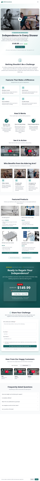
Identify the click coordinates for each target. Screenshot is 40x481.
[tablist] (20, 365)
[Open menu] (38, 2)
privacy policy (16, 348)
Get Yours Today (19, 47)
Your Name (5, 331)
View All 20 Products (26, 257)
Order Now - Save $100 (20, 294)
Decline (32, 479)
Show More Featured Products (15, 257)
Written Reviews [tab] (25, 365)
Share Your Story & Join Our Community (20, 346)
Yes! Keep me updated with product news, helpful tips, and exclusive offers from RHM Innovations (20, 343)
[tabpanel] (20, 374)
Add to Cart (11, 252)
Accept (36, 479)
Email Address (6, 336)
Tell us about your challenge (9, 321)
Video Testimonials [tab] (15, 365)
